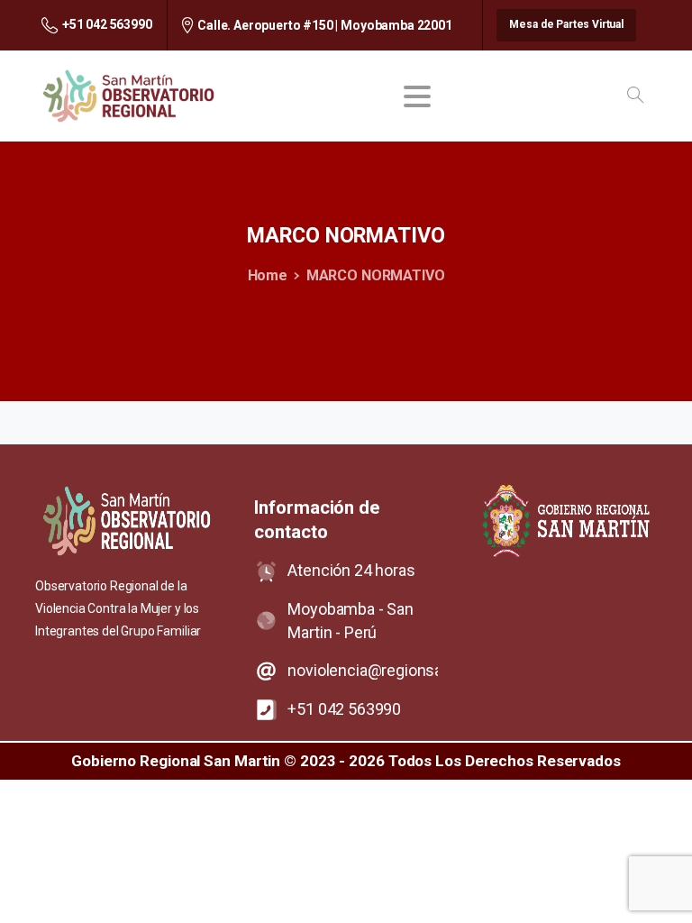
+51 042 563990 (107, 24)
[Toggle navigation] (417, 96)
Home (267, 275)
